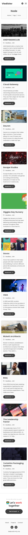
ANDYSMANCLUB (11, 39)
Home (9, 15)
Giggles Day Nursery (13, 212)
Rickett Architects (12, 336)
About (7, 523)
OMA (5, 295)
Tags (14, 15)
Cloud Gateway (10, 84)
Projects (13, 523)
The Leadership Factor (10, 420)
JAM (13, 43)
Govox (6, 253)
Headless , (8, 43)
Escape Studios (10, 167)
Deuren (6, 126)
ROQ (5, 378)
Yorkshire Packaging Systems (13, 464)
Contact (20, 523)
